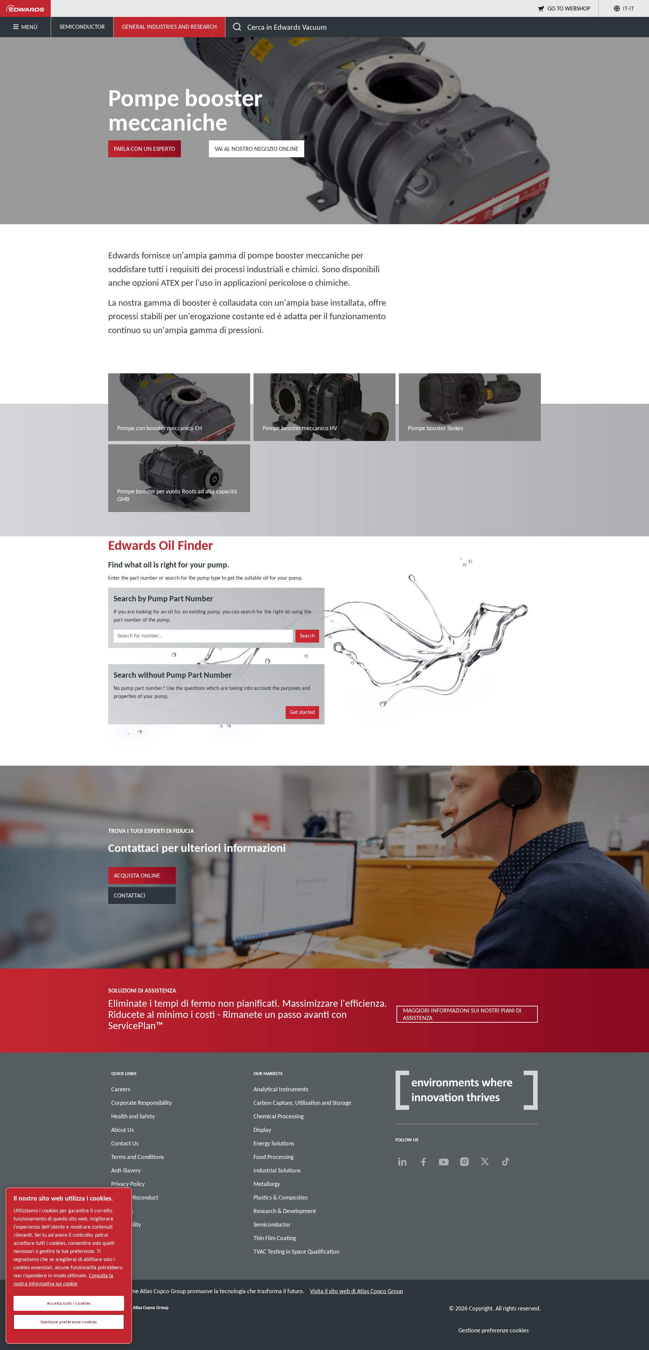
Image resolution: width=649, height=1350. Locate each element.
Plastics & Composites (281, 1197)
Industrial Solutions (277, 1170)
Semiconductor (272, 1224)
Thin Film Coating (275, 1238)
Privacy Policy (128, 1184)
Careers (120, 1089)
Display (262, 1130)
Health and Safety (133, 1116)
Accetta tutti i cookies (69, 1303)
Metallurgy (267, 1184)
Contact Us (125, 1143)
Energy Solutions (274, 1143)
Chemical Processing (279, 1116)
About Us (122, 1130)
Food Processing (273, 1157)
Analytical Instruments (281, 1089)
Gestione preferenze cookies (493, 1330)
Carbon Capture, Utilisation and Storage (302, 1103)
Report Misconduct (134, 1197)
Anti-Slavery (126, 1170)
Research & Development (285, 1211)
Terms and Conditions (137, 1157)
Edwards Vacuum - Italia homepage (25, 8)
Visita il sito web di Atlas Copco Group (356, 1291)
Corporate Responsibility (141, 1103)
